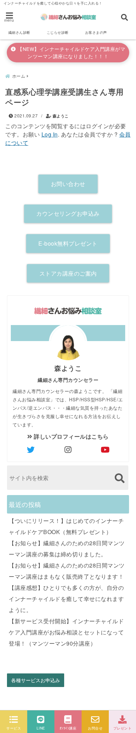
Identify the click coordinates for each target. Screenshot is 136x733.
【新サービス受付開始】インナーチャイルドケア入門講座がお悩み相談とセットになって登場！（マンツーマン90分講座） (66, 632)
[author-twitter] (31, 449)
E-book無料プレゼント (68, 243)
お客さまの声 (96, 32)
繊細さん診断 (19, 32)
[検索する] (119, 478)
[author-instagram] (68, 449)
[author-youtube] (105, 449)
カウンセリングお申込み (68, 213)
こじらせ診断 (58, 32)
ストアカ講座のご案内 (68, 273)
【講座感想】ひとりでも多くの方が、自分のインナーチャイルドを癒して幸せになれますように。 (66, 599)
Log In (49, 134)
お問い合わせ (68, 184)
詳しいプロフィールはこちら (70, 436)
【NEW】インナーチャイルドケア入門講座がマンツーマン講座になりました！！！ (71, 52)
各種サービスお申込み (35, 680)
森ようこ (61, 115)
